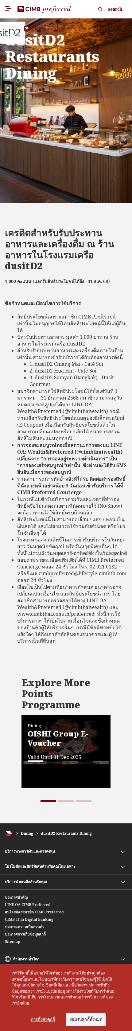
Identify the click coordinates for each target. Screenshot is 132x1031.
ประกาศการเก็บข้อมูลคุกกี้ (25, 934)
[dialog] (66, 997)
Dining (27, 833)
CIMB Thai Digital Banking (29, 919)
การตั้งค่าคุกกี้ (43, 1019)
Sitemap (12, 941)
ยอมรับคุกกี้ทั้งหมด (86, 1019)
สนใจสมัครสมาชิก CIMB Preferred (34, 912)
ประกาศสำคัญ (16, 897)
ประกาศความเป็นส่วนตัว (25, 926)
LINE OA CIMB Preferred (28, 904)
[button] (48, 801)
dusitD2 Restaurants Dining (66, 833)
